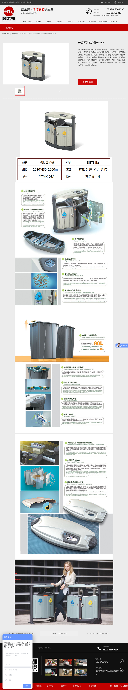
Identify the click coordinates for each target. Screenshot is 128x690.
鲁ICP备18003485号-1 (45, 648)
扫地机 (59, 22)
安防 (49, 22)
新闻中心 (64, 686)
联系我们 (121, 2)
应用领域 (9, 28)
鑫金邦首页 (27, 22)
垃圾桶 (70, 22)
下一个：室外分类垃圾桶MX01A (97, 634)
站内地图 (107, 2)
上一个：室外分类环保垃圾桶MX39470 (21, 634)
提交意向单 (87, 82)
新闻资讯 (92, 22)
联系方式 (114, 22)
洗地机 (38, 22)
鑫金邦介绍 (103, 22)
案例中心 (81, 22)
